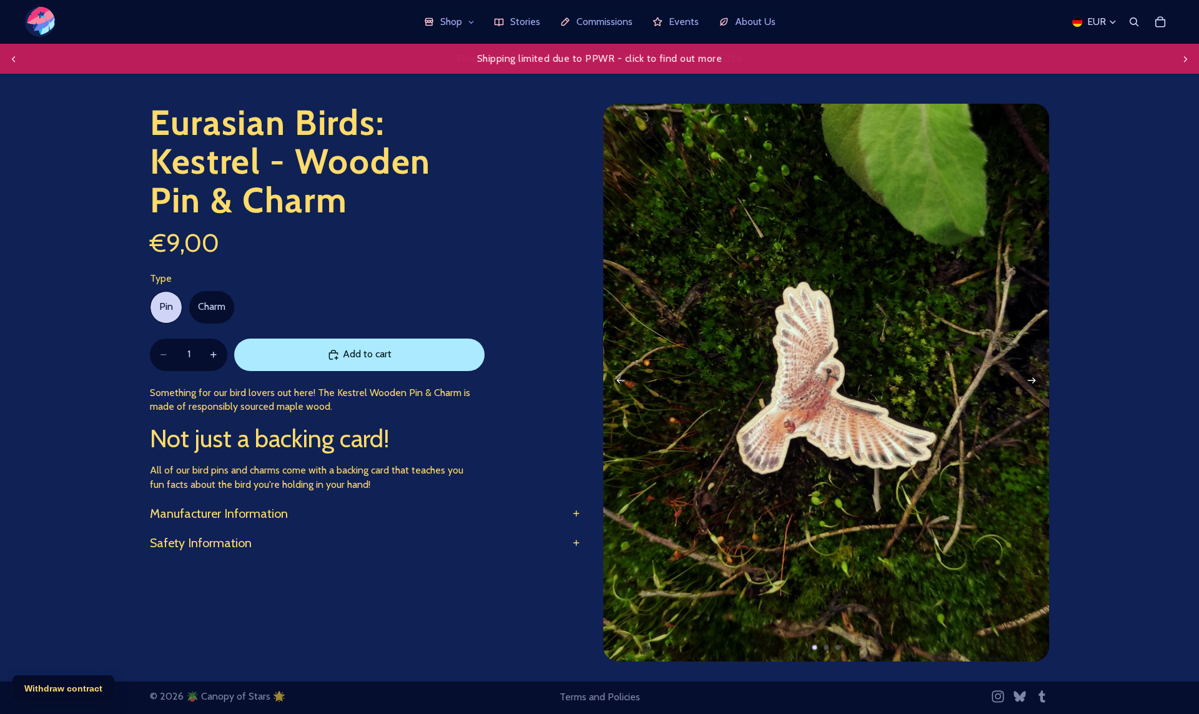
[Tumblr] (1041, 696)
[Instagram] (997, 696)
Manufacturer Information (219, 513)
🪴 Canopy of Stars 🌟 (235, 696)
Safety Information (201, 542)
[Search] (1134, 22)
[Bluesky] (1019, 696)
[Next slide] (1185, 58)
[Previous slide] (13, 58)
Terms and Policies (600, 697)
